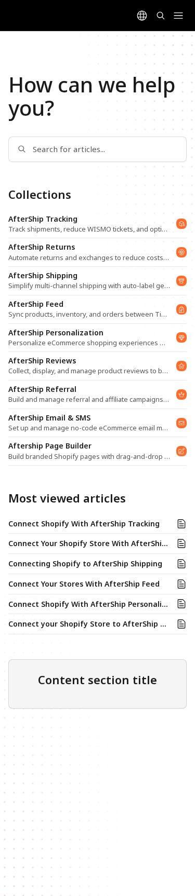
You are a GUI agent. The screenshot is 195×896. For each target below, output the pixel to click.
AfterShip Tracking (42, 219)
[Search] (160, 15)
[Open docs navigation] (178, 15)
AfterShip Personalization (55, 332)
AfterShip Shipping (42, 275)
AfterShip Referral (42, 389)
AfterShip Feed (35, 304)
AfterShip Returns (41, 247)
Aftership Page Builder (50, 446)
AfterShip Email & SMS (49, 418)
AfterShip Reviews (42, 360)
